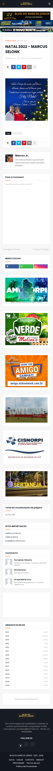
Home (11, 760)
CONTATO (29, 760)
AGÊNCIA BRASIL (11, 537)
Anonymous (20, 570)
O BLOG (20, 760)
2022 (26, 670)
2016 (26, 647)
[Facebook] (13, 67)
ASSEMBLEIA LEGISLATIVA (15, 541)
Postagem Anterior (12, 249)
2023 (26, 674)
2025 (26, 681)
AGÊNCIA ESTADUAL (13, 533)
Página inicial (10, 40)
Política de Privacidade (26, 766)
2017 (26, 651)
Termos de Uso (33, 763)
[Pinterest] (24, 67)
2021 (26, 666)
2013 (26, 636)
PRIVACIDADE (18, 763)
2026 (26, 685)
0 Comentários (35, 58)
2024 (26, 677)
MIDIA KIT (40, 760)
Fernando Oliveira (23, 560)
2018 (26, 655)
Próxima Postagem (41, 249)
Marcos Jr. (22, 155)
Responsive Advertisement (26, 699)
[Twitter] (18, 67)
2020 (26, 662)
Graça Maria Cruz (22, 579)
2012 (26, 632)
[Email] (29, 67)
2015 (26, 643)
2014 (26, 639)
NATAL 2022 (23, 40)
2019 (26, 658)
